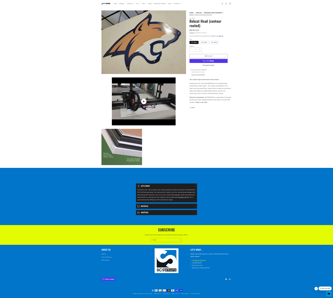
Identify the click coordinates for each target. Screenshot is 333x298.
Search (103, 254)
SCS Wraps (139, 293)
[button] (122, 3)
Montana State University (213, 13)
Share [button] (193, 107)
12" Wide (194, 42)
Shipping (191, 32)
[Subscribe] (180, 240)
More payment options (208, 65)
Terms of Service (106, 257)
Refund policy (105, 260)
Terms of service (175, 293)
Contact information (195, 293)
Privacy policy (166, 293)
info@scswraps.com (199, 260)
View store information (198, 74)
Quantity (191, 46)
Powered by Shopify (147, 293)
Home (191, 13)
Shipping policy (185, 293)
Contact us (182, 197)
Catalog (199, 13)
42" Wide (214, 42)
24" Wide (204, 42)
